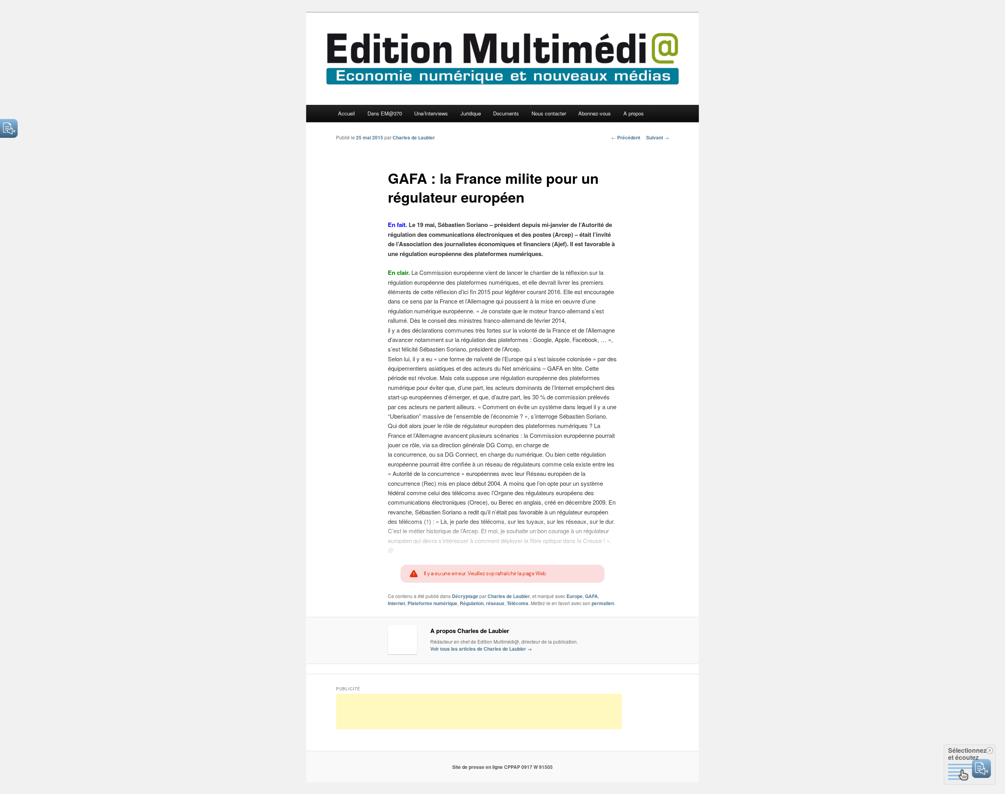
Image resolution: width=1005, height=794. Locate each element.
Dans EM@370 (384, 113)
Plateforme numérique (432, 603)
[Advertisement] (479, 711)
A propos (633, 113)
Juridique (470, 113)
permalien (603, 603)
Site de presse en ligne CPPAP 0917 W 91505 (502, 766)
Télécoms (517, 603)
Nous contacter (549, 113)
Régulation (472, 603)
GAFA (591, 596)
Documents (506, 113)
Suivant (657, 137)
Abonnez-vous (594, 113)
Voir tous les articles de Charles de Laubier (481, 648)
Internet (396, 603)
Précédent (625, 137)
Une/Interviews (431, 113)
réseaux (495, 603)
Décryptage (465, 596)
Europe (574, 596)
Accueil (346, 113)
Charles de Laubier (414, 137)
